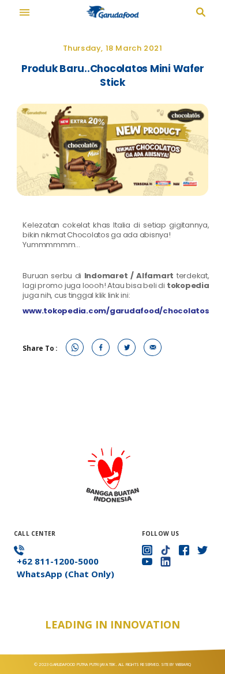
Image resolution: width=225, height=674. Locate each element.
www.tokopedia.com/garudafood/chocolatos (115, 310)
